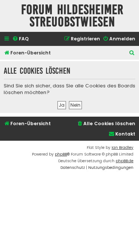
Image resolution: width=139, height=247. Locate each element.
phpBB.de (124, 161)
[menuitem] (20, 39)
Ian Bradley (122, 147)
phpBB (61, 154)
